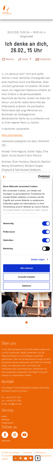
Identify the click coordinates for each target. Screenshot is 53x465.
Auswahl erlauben (26, 277)
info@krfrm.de (14, 403)
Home (4, 416)
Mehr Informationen (12, 135)
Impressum (27, 452)
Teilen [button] (25, 59)
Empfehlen (45, 59)
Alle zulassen (26, 268)
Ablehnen (26, 286)
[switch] (46, 232)
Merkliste (5, 419)
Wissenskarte (7, 422)
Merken (9, 59)
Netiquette (6, 440)
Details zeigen (38, 259)
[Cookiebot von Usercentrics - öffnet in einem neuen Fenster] (38, 177)
